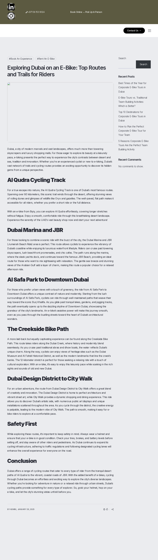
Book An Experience (21, 58)
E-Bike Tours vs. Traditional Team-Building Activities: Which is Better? (132, 101)
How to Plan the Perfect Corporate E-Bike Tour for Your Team (132, 130)
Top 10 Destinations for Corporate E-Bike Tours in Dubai (132, 116)
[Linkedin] (11, 7)
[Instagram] (11, 16)
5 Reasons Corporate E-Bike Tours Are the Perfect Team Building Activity (133, 145)
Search (122, 58)
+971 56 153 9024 (35, 12)
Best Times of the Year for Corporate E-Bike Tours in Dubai (132, 87)
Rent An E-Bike (46, 58)
